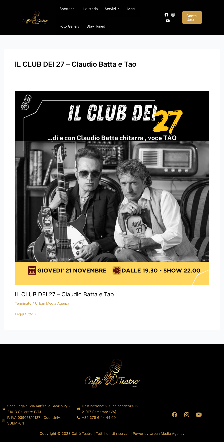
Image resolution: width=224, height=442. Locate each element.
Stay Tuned (96, 26)
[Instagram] (173, 15)
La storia (90, 9)
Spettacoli (68, 9)
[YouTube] (168, 21)
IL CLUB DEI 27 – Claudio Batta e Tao (64, 294)
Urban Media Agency (167, 433)
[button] (118, 8)
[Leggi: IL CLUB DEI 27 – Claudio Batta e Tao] (112, 188)
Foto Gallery (70, 26)
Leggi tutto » (25, 313)
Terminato (23, 303)
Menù (131, 9)
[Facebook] (166, 15)
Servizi (110, 9)
